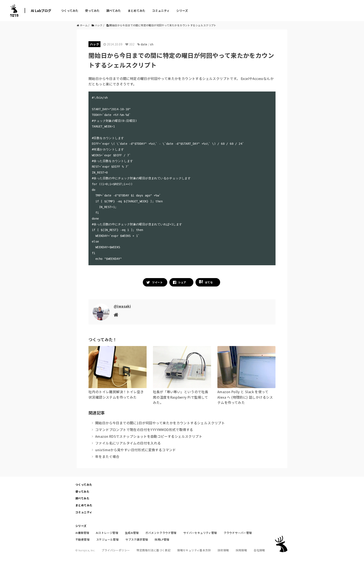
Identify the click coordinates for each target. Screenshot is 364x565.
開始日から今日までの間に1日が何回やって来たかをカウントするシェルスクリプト (160, 422)
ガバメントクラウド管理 (160, 533)
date (144, 44)
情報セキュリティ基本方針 (194, 550)
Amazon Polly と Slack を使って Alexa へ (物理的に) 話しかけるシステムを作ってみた (245, 397)
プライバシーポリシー (116, 550)
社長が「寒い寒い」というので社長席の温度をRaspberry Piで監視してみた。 (180, 397)
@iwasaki (122, 306)
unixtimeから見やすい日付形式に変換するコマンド (135, 449)
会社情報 (259, 550)
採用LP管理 (162, 539)
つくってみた (69, 10)
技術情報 (223, 550)
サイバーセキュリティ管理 (200, 533)
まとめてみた (136, 10)
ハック (94, 44)
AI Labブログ (41, 10)
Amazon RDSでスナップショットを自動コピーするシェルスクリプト (148, 436)
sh (152, 44)
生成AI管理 (132, 533)
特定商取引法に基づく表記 (153, 550)
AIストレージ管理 (107, 533)
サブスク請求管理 (136, 539)
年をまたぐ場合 (107, 456)
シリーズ (182, 10)
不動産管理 (82, 539)
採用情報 (241, 550)
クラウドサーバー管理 (238, 533)
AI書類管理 (82, 533)
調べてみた (113, 10)
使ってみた (92, 10)
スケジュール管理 (107, 539)
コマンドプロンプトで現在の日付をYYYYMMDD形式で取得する (144, 429)
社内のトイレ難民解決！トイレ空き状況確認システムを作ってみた (116, 394)
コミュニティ (161, 10)
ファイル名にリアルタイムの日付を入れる (128, 443)
